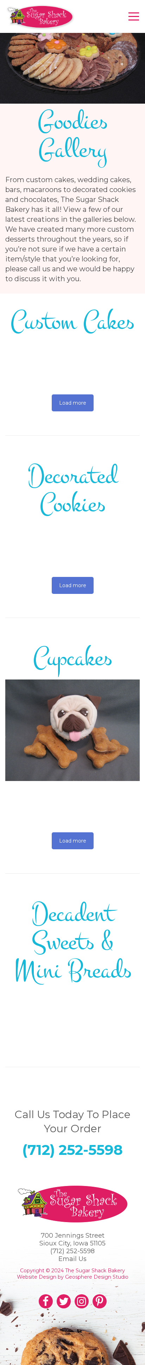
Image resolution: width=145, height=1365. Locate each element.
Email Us (72, 1259)
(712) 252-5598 (72, 1149)
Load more (72, 403)
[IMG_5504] (72, 730)
